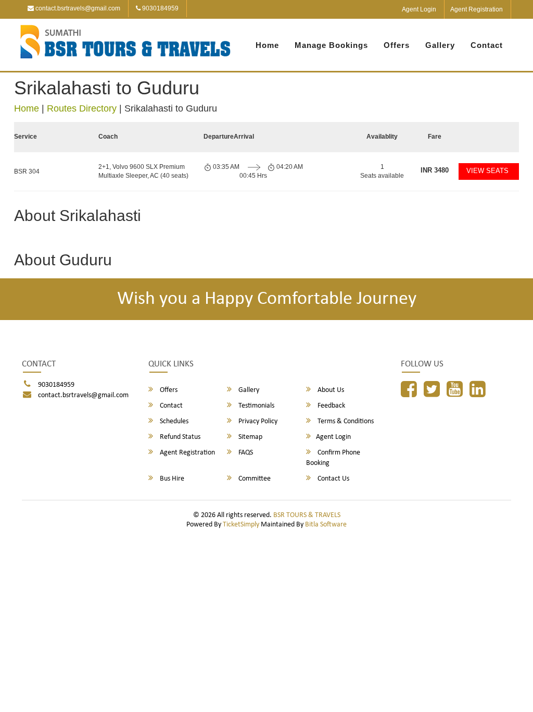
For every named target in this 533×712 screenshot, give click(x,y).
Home (267, 45)
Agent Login (419, 9)
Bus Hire (171, 479)
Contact (487, 45)
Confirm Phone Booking (333, 458)
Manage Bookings (331, 45)
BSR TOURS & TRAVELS (306, 515)
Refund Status (179, 437)
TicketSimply (241, 525)
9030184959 (160, 8)
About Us (330, 390)
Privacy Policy (257, 421)
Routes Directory (82, 108)
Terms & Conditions (345, 421)
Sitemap (249, 437)
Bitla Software (326, 525)
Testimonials (255, 406)
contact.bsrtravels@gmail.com (77, 8)
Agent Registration (476, 9)
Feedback (330, 406)
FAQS (245, 453)
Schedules (173, 421)
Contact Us (332, 479)
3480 (435, 170)
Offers (397, 45)
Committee (254, 479)
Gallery (440, 45)
